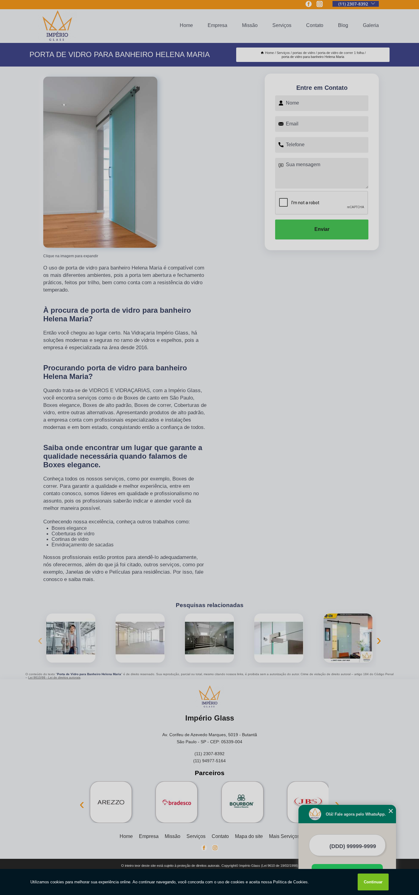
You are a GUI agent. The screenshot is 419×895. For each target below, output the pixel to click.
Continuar (373, 882)
